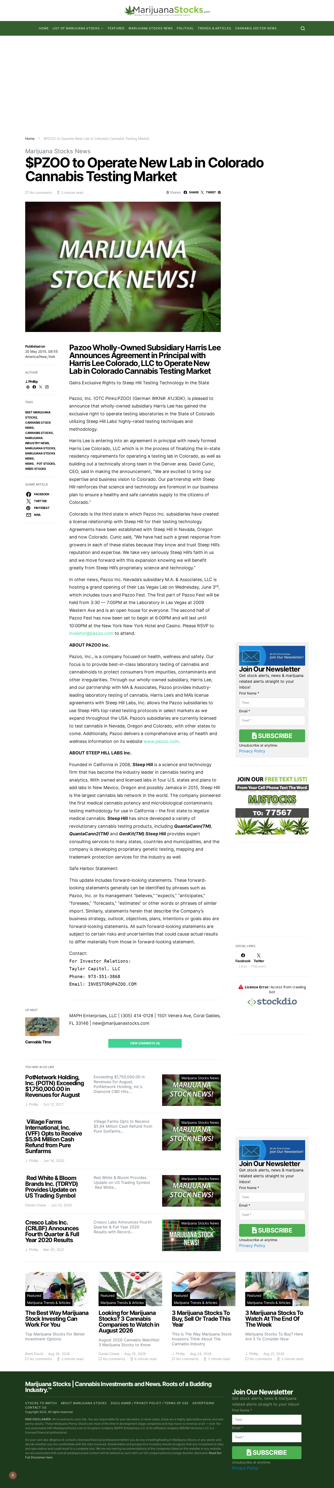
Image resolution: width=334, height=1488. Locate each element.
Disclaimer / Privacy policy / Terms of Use (150, 1403)
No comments (41, 192)
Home (44, 28)
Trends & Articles (214, 28)
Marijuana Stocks (40, 448)
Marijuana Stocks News (151, 28)
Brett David (34, 1354)
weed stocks (35, 469)
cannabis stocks (39, 433)
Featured (116, 28)
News (29, 463)
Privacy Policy (252, 751)
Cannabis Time (38, 1041)
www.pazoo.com (161, 741)
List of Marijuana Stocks (76, 28)
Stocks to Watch (41, 1403)
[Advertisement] (167, 86)
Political (185, 28)
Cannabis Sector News (256, 28)
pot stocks (46, 463)
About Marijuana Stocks (84, 1403)
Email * (244, 711)
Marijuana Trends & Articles (48, 1303)
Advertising (203, 1403)
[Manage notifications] (13, 1475)
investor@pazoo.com (91, 633)
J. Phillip (31, 381)
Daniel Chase (35, 1205)
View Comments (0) (145, 1043)
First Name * (249, 693)
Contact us (36, 1407)
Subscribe (274, 735)
